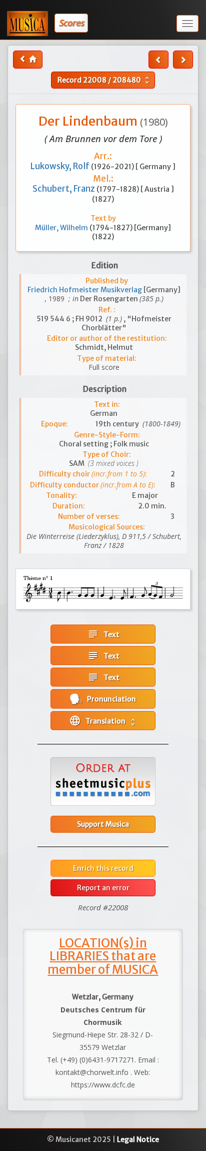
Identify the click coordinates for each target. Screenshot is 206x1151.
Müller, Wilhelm (62, 227)
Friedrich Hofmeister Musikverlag (86, 289)
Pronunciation (109, 699)
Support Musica (103, 824)
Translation (103, 721)
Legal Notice (138, 1139)
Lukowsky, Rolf (60, 166)
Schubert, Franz (64, 188)
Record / (105, 80)
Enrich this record (103, 868)
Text (103, 634)
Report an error (103, 887)
